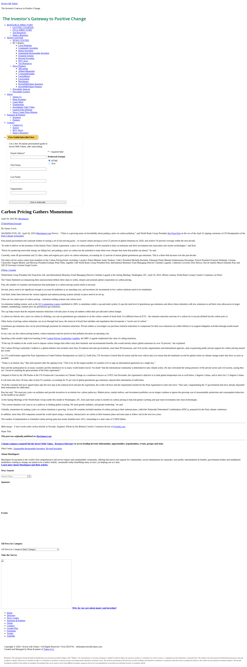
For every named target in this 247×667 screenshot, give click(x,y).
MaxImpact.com (43, 436)
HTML (54, 160)
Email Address (18, 153)
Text (53, 163)
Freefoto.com (119, 426)
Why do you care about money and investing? (94, 608)
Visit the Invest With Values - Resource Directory (50, 443)
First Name (16, 165)
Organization (16, 189)
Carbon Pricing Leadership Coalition (63, 338)
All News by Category (11, 549)
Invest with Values (9, 3)
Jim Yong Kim (174, 233)
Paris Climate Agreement (12, 236)
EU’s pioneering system (49, 304)
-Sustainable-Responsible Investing (29, 448)
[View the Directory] (13, 443)
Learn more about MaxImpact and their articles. (24, 465)
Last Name (15, 177)
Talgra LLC (49, 649)
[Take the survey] (36, 608)
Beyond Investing (54, 448)
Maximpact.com (44, 233)
